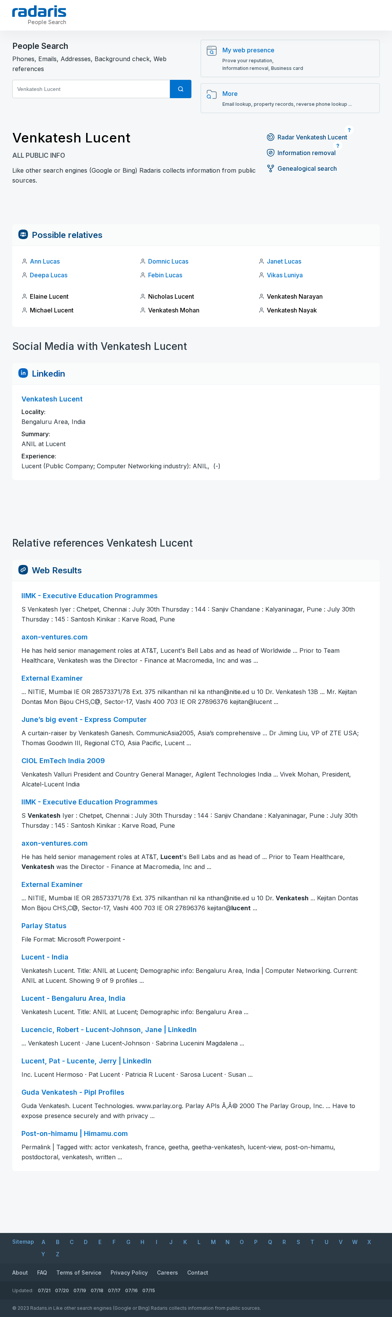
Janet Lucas (284, 261)
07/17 (114, 1290)
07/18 (97, 1290)
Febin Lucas (165, 275)
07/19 (80, 1290)
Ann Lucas (45, 261)
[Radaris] (39, 11)
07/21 (44, 1290)
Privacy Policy (129, 1272)
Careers (167, 1272)
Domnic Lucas (168, 261)
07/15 (148, 1290)
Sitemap (23, 1241)
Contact (197, 1272)
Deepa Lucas (48, 275)
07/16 (131, 1290)
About (20, 1272)
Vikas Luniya (285, 275)
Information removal (307, 153)
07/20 (62, 1290)
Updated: (22, 1290)
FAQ (42, 1272)
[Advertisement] (196, 207)
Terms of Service (78, 1272)
